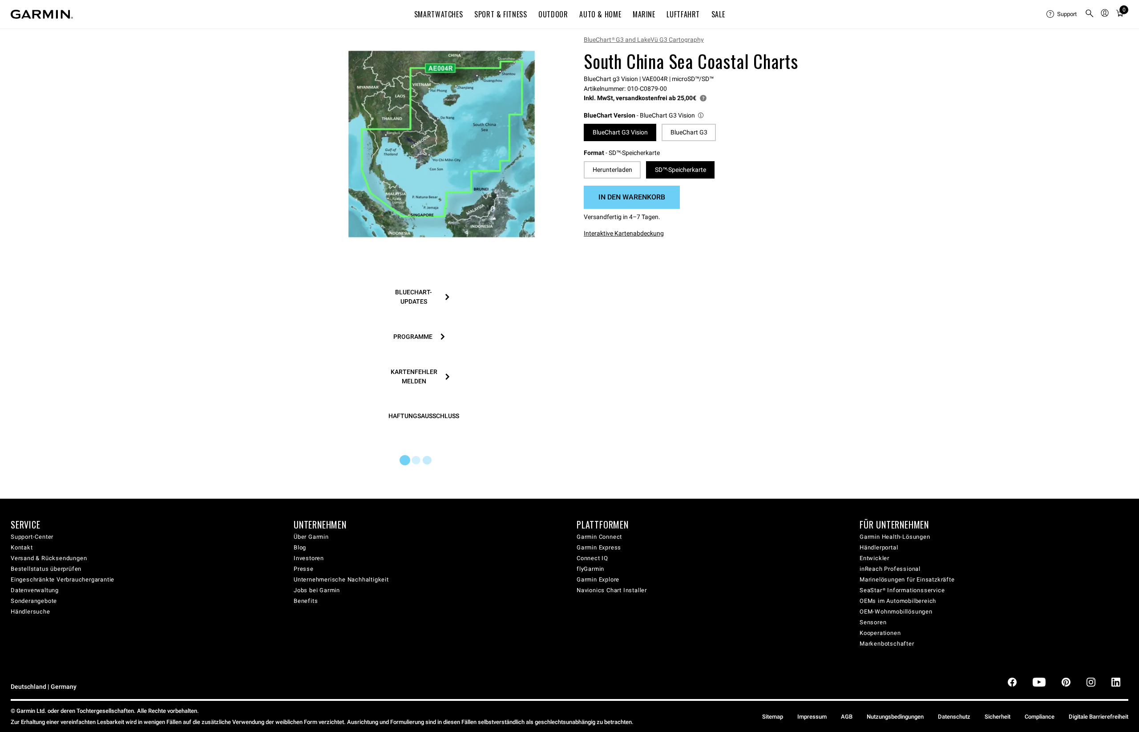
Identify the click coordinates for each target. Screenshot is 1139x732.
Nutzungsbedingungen (895, 716)
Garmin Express (599, 547)
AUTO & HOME (600, 14)
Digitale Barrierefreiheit (1098, 716)
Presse (304, 568)
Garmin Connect (599, 536)
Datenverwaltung (35, 590)
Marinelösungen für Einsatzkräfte (907, 579)
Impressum (812, 716)
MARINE (644, 14)
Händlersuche (30, 611)
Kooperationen (880, 633)
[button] (644, 115)
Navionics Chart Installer (612, 590)
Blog (300, 547)
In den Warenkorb (631, 197)
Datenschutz (954, 716)
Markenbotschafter (887, 643)
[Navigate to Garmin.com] (42, 14)
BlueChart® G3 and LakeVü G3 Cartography (644, 40)
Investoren (309, 558)
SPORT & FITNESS (500, 14)
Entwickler (874, 558)
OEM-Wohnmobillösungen (896, 611)
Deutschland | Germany (44, 687)
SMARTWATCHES (438, 14)
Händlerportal (879, 547)
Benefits (306, 601)
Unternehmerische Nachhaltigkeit (341, 579)
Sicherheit (997, 716)
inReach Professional (890, 568)
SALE (718, 14)
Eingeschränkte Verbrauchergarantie (62, 579)
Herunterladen (612, 169)
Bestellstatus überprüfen (46, 568)
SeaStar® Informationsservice (902, 590)
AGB (846, 716)
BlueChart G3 (688, 132)
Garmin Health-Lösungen (895, 536)
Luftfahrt (683, 14)
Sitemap (772, 716)
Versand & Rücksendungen (49, 558)
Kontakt (22, 547)
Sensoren (873, 622)
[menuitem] (1062, 14)
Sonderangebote (34, 601)
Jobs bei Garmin (317, 590)
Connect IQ (592, 558)
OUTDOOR (553, 14)
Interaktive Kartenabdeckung (624, 233)
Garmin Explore (598, 579)
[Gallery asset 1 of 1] (441, 144)
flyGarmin (590, 568)
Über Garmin (311, 536)
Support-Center (32, 536)
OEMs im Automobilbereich (898, 601)
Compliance (1039, 716)
